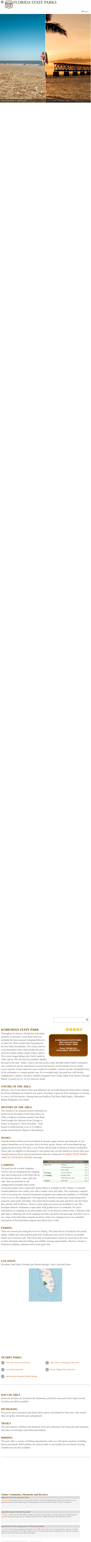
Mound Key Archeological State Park (64, 1362)
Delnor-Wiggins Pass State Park (62, 1369)
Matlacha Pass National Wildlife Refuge (21, 1376)
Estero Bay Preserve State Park (18, 1362)
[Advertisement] (26, 1020)
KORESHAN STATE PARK (68, 1040)
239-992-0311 (71, 1048)
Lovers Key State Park (14, 1369)
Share (86, 12)
